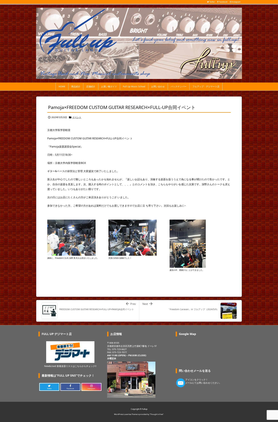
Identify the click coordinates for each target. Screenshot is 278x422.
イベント (76, 117)
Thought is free (156, 414)
